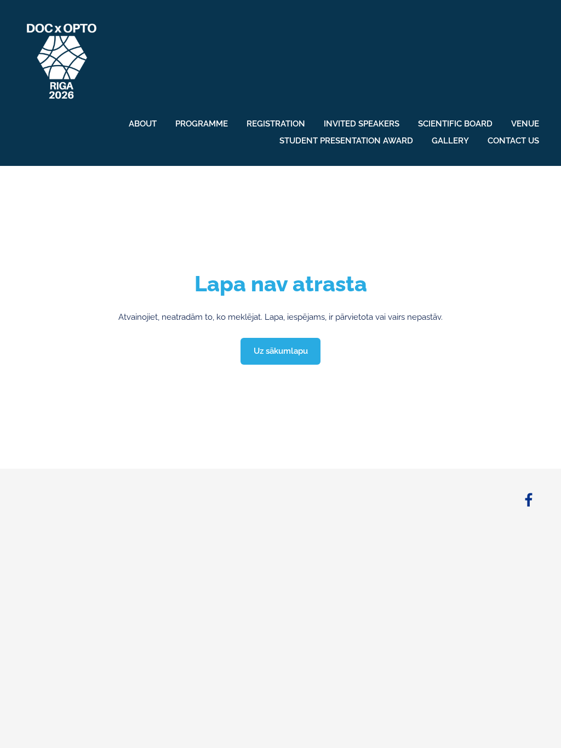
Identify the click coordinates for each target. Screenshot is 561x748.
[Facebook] (528, 500)
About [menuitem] (143, 124)
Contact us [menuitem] (513, 141)
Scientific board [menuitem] (455, 124)
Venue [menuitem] (525, 124)
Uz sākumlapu (281, 351)
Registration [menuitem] (276, 124)
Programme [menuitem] (201, 124)
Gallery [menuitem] (450, 141)
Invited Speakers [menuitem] (361, 124)
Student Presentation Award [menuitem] (346, 141)
